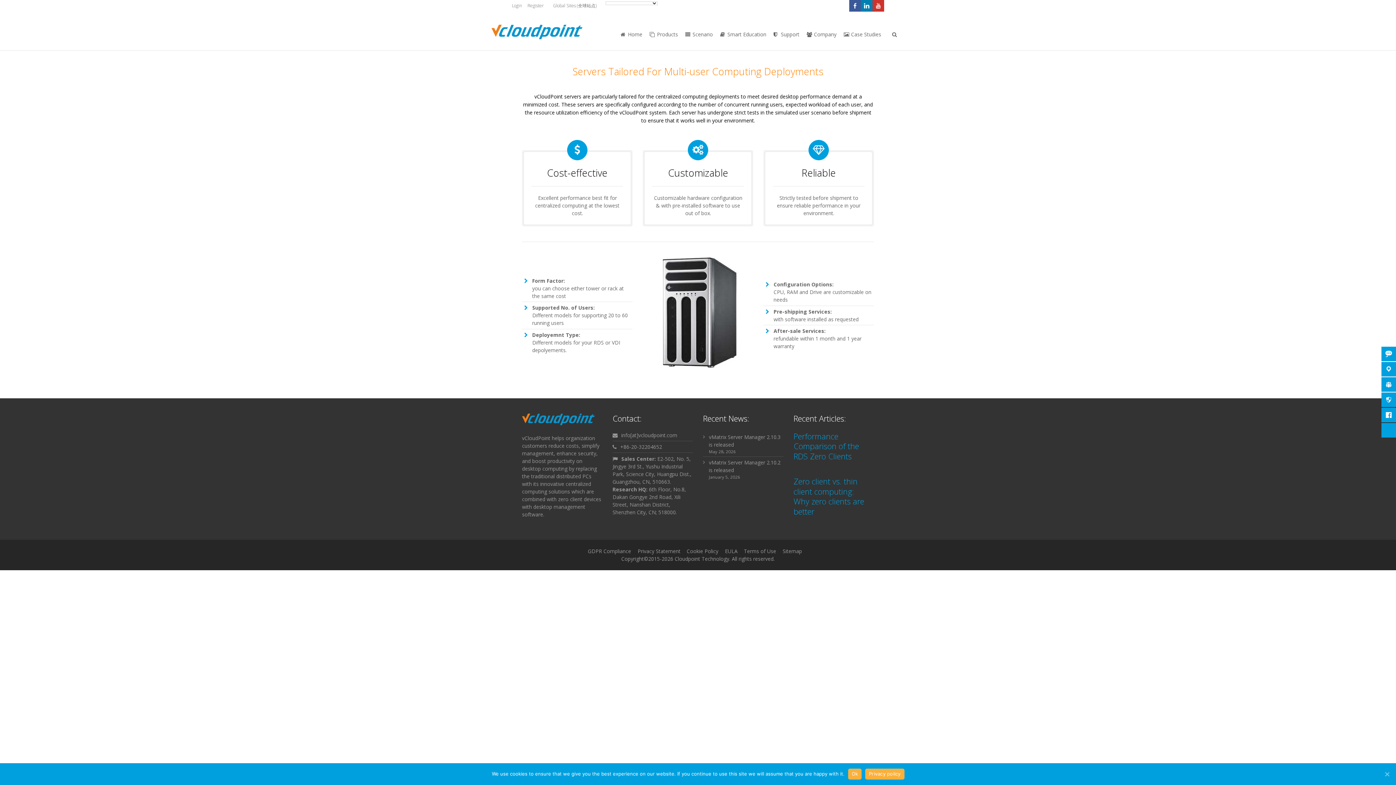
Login (517, 6)
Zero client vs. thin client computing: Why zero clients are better (829, 496)
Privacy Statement (659, 551)
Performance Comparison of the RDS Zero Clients (826, 446)
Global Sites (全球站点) (575, 6)
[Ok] (1387, 774)
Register (535, 6)
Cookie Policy (702, 551)
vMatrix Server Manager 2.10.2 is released (745, 466)
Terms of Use (760, 551)
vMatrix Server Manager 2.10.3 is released (745, 441)
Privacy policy (885, 774)
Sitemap (792, 551)
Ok (855, 774)
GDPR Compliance (609, 551)
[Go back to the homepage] (537, 32)
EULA (731, 551)
